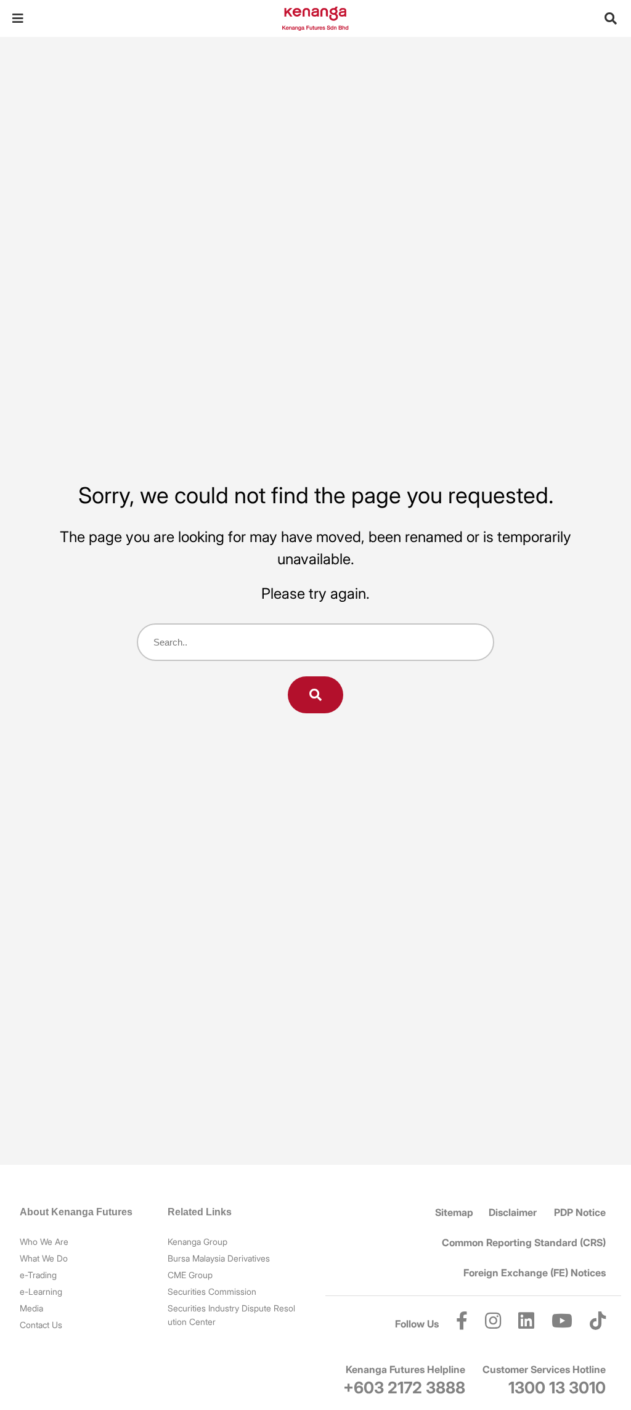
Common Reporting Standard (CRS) (524, 1242)
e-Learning (41, 1291)
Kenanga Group (197, 1241)
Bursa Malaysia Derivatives (219, 1258)
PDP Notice (580, 1212)
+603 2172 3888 (404, 1387)
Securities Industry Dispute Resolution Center (231, 1315)
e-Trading (38, 1275)
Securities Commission (212, 1291)
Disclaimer (513, 1212)
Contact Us (41, 1324)
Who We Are (44, 1241)
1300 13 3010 (557, 1387)
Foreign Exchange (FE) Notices (534, 1272)
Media (31, 1308)
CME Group (190, 1275)
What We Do (44, 1258)
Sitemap (454, 1212)
